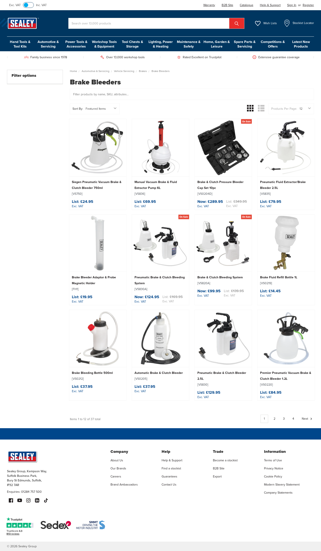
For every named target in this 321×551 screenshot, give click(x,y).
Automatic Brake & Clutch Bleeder (159, 376)
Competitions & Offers (273, 44)
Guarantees (169, 476)
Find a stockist (171, 468)
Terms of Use (273, 460)
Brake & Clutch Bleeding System (220, 280)
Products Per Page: (284, 108)
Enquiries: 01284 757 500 (24, 491)
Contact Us (169, 484)
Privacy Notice (273, 468)
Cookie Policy (273, 476)
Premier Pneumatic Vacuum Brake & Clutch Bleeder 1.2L (285, 379)
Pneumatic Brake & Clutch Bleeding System (160, 283)
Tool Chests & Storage (132, 44)
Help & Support (172, 460)
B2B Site (218, 468)
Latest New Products (301, 44)
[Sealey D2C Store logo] (56, 456)
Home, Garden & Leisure (217, 44)
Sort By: (77, 108)
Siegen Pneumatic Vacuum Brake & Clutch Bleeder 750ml (96, 188)
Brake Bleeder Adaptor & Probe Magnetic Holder (94, 283)
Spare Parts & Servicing (244, 44)
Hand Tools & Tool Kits (20, 44)
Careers (115, 476)
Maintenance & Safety (188, 44)
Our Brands (118, 468)
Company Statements (278, 492)
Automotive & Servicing (48, 44)
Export (217, 476)
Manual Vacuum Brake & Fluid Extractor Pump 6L (156, 188)
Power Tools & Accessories (76, 44)
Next (305, 418)
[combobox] (156, 23)
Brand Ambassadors (124, 484)
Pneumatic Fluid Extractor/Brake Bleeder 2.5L (283, 188)
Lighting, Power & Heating (160, 44)
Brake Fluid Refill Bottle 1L (278, 280)
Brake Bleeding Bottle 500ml (92, 376)
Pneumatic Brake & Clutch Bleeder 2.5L (221, 379)
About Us (116, 460)
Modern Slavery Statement (282, 484)
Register (308, 5)
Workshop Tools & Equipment (104, 44)
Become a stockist (225, 460)
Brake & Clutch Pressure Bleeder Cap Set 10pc (220, 188)
